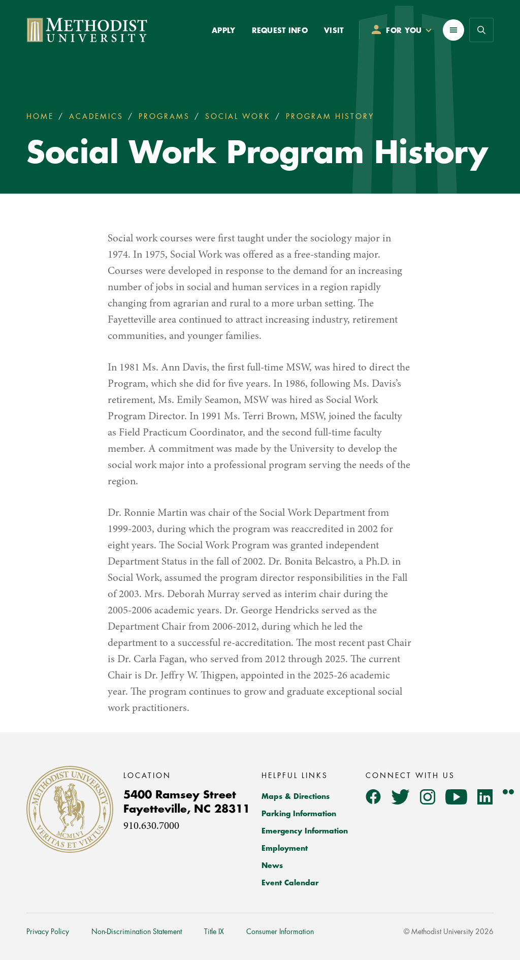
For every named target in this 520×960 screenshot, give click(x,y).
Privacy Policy (47, 931)
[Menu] (453, 30)
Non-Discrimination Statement (136, 931)
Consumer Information (280, 931)
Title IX (214, 931)
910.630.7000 (151, 826)
